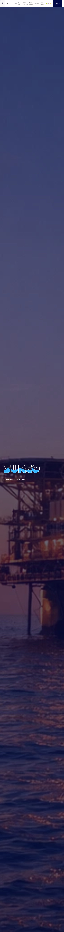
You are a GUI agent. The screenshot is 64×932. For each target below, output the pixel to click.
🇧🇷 (46, 3)
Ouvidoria (36, 3)
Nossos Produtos (42, 3)
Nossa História (31, 3)
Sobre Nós (19, 3)
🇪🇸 (50, 3)
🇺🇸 (48, 3)
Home (15, 3)
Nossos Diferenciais (25, 3)
